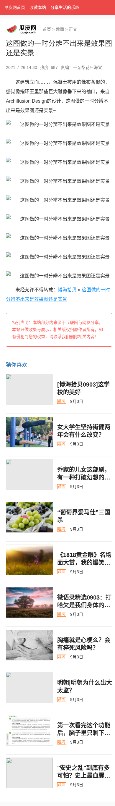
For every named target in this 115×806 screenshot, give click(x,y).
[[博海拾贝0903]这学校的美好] (29, 389)
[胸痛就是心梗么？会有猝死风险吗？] (29, 645)
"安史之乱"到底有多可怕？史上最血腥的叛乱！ (83, 775)
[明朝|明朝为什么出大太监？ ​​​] (29, 687)
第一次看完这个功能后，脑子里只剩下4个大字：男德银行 (83, 733)
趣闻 (60, 29)
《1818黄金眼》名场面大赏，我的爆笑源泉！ (84, 563)
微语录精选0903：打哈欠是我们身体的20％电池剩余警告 (84, 605)
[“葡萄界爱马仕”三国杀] (29, 517)
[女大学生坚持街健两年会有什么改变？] (29, 432)
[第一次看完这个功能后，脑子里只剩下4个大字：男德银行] (29, 730)
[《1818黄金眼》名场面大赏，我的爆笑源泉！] (29, 560)
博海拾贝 (67, 289)
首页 (47, 29)
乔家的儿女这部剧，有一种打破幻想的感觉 (83, 477)
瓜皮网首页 (14, 7)
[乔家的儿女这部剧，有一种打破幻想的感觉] (29, 474)
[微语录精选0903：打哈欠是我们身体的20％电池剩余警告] (29, 602)
